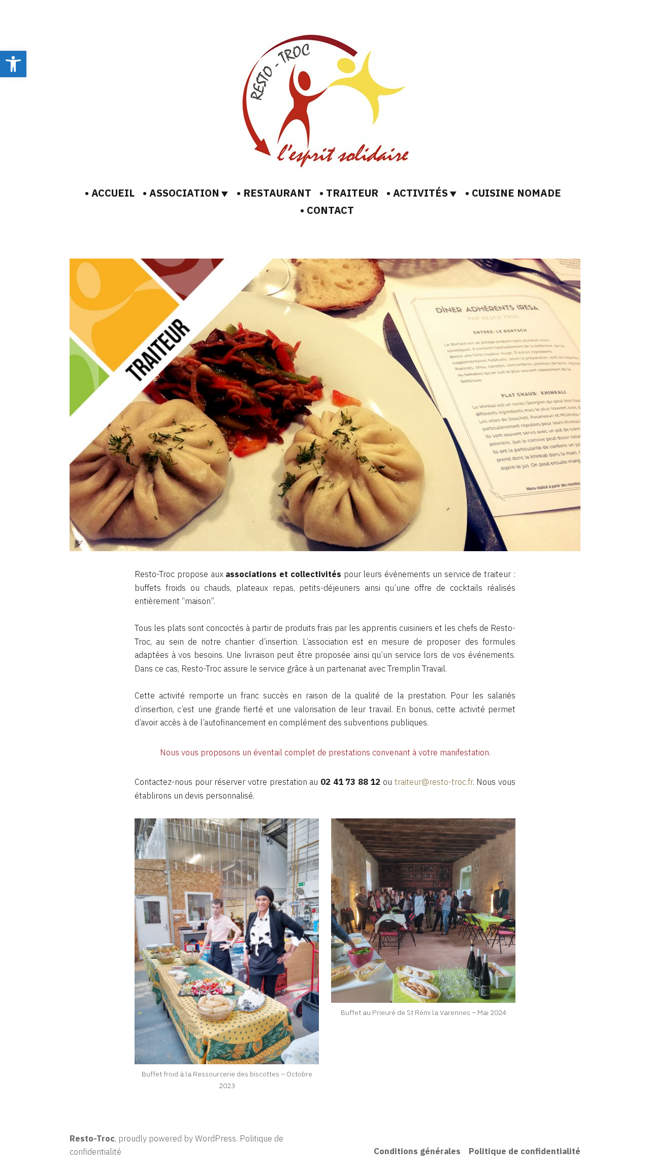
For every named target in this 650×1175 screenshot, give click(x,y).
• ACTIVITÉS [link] (417, 193)
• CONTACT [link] (327, 210)
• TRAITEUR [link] (348, 193)
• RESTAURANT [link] (274, 193)
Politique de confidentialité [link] (524, 1151)
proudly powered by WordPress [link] (177, 1138)
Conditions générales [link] (417, 1151)
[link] (13, 64)
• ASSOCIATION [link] (181, 193)
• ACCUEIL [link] (110, 193)
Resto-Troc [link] (92, 1138)
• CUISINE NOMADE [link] (513, 193)
